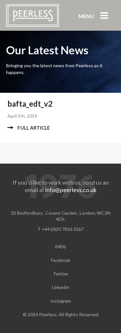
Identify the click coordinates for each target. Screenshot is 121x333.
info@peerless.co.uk (70, 189)
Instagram (60, 301)
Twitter (60, 273)
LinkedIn (60, 287)
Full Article (33, 128)
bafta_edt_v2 (30, 103)
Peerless (32, 15)
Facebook (60, 260)
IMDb (60, 246)
